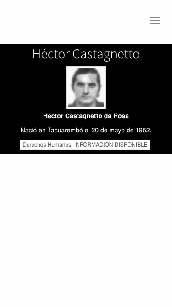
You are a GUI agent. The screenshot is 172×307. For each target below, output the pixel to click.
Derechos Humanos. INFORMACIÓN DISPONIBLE (85, 144)
